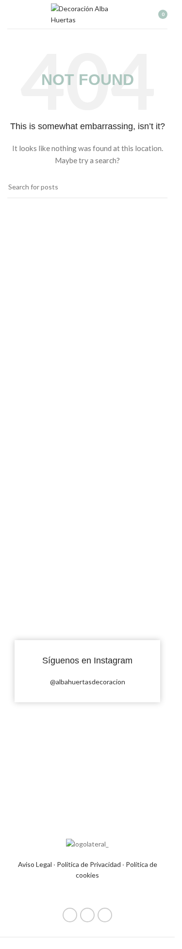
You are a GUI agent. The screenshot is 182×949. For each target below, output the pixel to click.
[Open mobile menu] (11, 14)
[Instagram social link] (87, 915)
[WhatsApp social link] (105, 915)
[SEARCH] (156, 187)
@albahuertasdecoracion (87, 682)
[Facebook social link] (70, 915)
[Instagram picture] (46, 570)
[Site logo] (87, 13)
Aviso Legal (35, 864)
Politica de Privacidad (89, 864)
